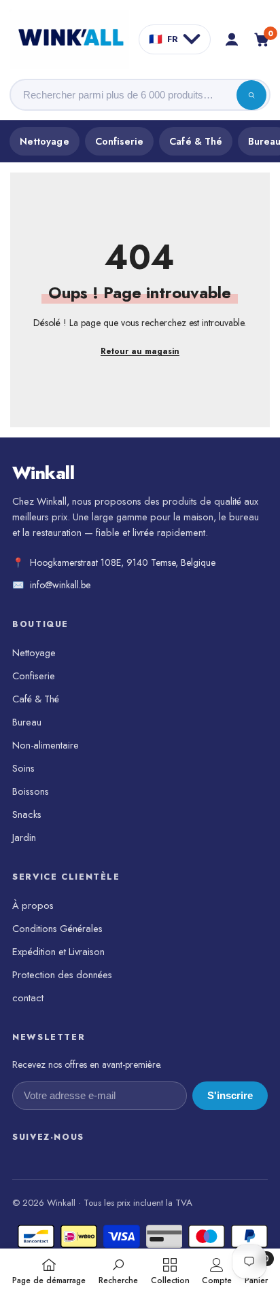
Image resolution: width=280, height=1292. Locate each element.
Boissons (30, 791)
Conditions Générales (57, 928)
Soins (23, 768)
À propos (33, 905)
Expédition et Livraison (58, 951)
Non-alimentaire (45, 745)
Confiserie (119, 141)
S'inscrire (230, 1095)
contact (27, 997)
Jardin (24, 837)
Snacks (26, 814)
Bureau (26, 722)
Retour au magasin (140, 351)
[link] (118, 1270)
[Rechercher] (251, 95)
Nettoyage (44, 141)
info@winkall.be (60, 585)
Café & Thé (195, 141)
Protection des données (62, 974)
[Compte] (232, 39)
